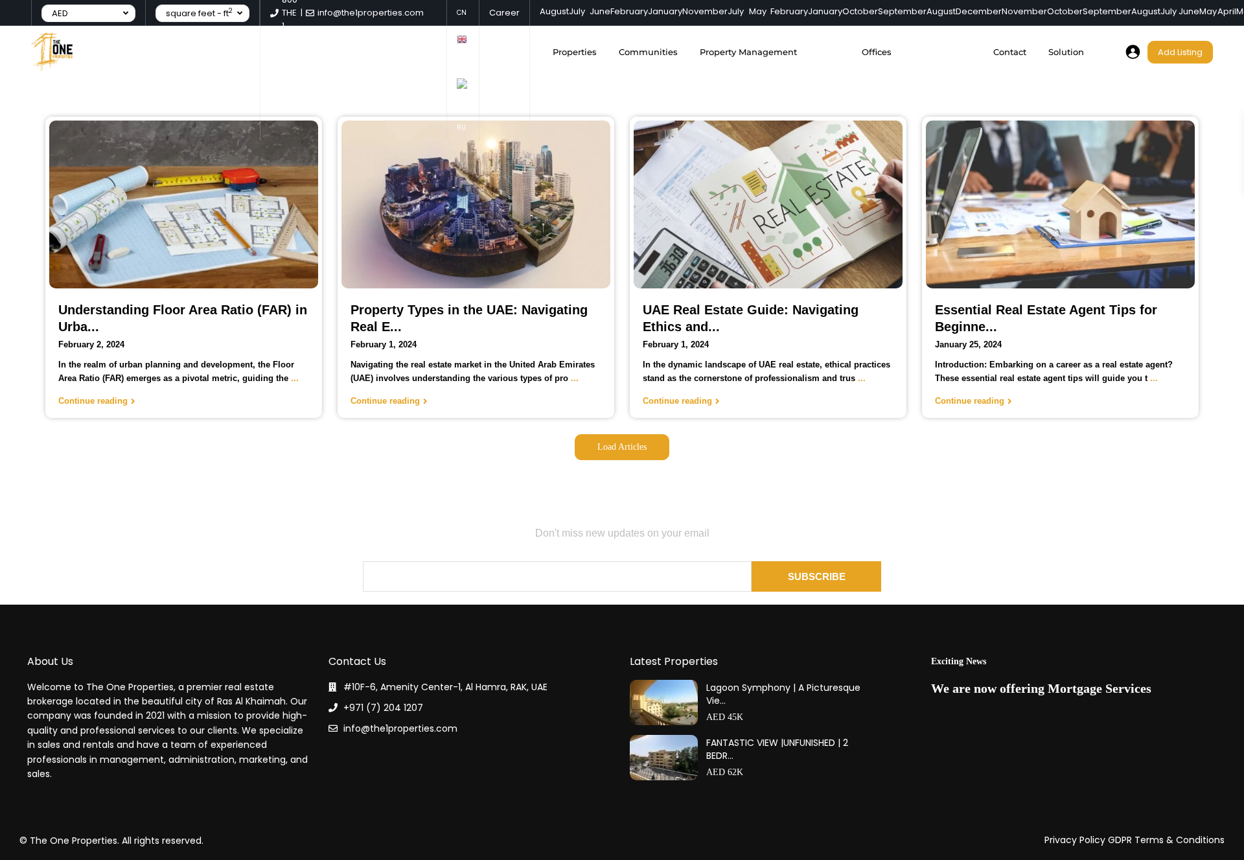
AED (60, 13)
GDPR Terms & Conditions (1166, 839)
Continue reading (93, 401)
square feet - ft (199, 12)
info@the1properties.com (400, 728)
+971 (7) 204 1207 (383, 707)
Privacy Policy (1074, 839)
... (295, 378)
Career (504, 12)
